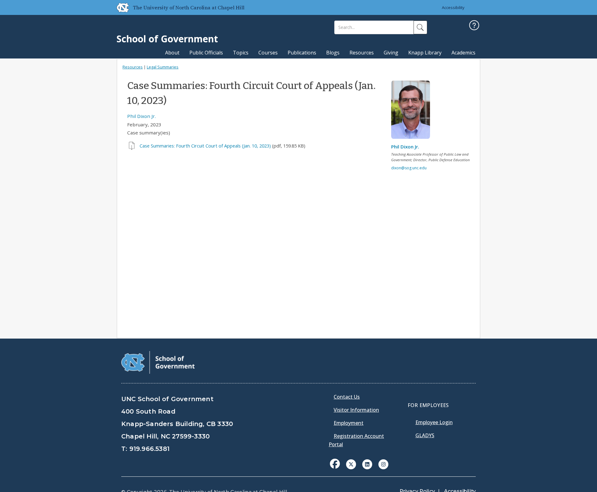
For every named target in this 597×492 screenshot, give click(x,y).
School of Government (167, 38)
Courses (268, 52)
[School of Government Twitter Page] (351, 463)
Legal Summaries (162, 67)
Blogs (333, 52)
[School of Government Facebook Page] (335, 463)
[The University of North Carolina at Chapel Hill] (120, 7)
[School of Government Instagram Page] (383, 463)
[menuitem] (337, 468)
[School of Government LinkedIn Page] (367, 463)
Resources (361, 52)
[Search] (420, 27)
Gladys (424, 435)
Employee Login (434, 422)
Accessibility (453, 7)
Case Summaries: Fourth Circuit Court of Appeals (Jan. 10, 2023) (205, 146)
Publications (302, 52)
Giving (391, 52)
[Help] (474, 26)
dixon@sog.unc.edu (409, 168)
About (172, 52)
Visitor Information (356, 409)
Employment (348, 422)
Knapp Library (425, 52)
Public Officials (206, 52)
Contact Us (347, 396)
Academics (463, 52)
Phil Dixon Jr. (141, 116)
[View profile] (413, 111)
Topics (240, 52)
